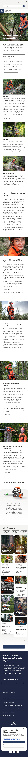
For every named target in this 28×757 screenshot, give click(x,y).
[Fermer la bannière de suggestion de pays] (26, 2)
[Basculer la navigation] (26, 10)
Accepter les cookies (14, 742)
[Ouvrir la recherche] (20, 10)
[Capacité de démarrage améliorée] (19, 492)
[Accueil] (2, 11)
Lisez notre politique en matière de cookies (12, 739)
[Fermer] (23, 728)
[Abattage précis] (23, 496)
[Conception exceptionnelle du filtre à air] (20, 490)
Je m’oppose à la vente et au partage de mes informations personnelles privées (14, 746)
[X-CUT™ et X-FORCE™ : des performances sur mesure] (7, 493)
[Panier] (23, 10)
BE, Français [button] (7, 11)
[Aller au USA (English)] (24, 6)
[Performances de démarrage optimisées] (16, 495)
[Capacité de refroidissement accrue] (18, 489)
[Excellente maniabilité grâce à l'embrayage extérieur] (14, 495)
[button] (4, 519)
